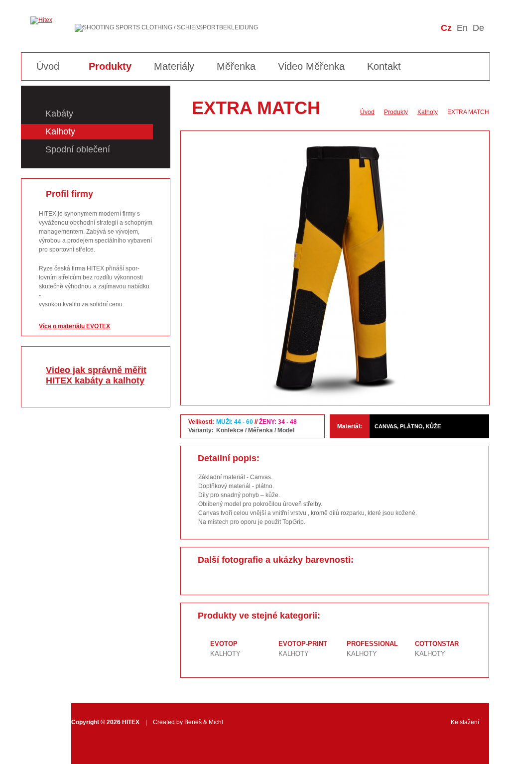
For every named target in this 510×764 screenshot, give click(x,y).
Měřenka (236, 66)
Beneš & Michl (203, 722)
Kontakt (384, 66)
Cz (446, 28)
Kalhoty (60, 131)
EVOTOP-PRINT (302, 643)
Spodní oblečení (77, 149)
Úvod (47, 66)
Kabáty (59, 114)
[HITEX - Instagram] (476, 42)
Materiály (174, 66)
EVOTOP (224, 643)
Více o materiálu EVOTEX (74, 326)
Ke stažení (465, 722)
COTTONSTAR (437, 643)
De (478, 28)
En (462, 28)
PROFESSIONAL (372, 643)
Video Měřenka (311, 66)
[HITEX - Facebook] (458, 42)
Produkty (110, 66)
